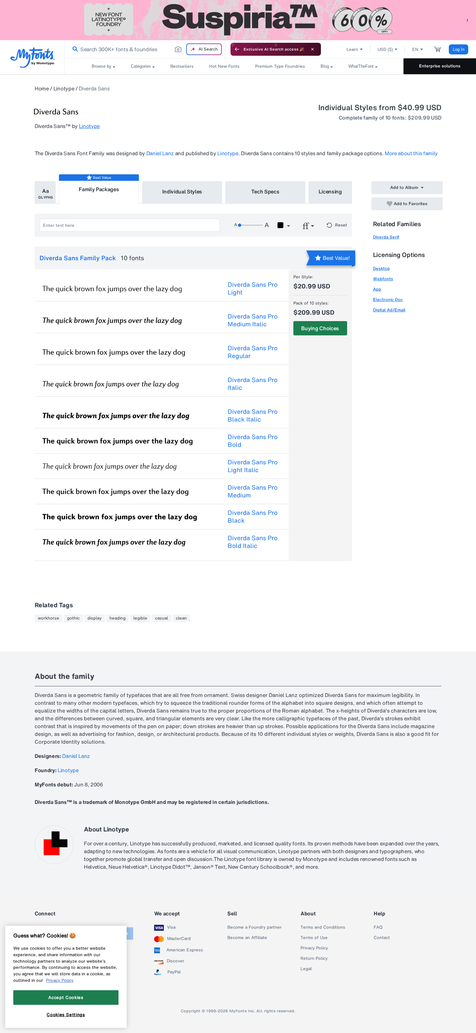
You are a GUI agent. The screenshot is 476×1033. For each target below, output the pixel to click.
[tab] (45, 192)
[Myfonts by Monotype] (32, 57)
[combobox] (145, 49)
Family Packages (99, 189)
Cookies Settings (66, 1014)
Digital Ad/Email (389, 310)
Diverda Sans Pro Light (253, 288)
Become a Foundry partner (254, 927)
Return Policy (314, 958)
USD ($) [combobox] (385, 49)
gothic (73, 618)
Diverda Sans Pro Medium (253, 491)
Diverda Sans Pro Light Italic (253, 466)
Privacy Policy (314, 948)
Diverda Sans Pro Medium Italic (253, 320)
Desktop (381, 268)
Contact (382, 937)
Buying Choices (320, 328)
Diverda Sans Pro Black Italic (253, 415)
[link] (73, 49)
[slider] (250, 225)
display (94, 618)
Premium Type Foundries (280, 66)
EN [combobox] (415, 49)
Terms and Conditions (322, 927)
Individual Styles (182, 191)
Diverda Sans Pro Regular (253, 351)
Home (42, 88)
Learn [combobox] (352, 49)
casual (161, 618)
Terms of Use (314, 937)
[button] (468, 20)
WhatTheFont (361, 66)
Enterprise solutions (439, 66)
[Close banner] (312, 49)
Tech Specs (265, 191)
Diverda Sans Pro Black (253, 516)
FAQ (378, 927)
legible (140, 618)
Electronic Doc (388, 299)
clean (181, 618)
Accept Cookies (65, 997)
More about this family (411, 153)
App (377, 289)
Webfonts (383, 279)
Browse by (101, 66)
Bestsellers (182, 66)
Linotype (63, 88)
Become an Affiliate (247, 937)
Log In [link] (458, 49)
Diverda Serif (386, 237)
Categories (141, 66)
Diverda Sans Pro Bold (253, 440)
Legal (306, 968)
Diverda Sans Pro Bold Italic (253, 541)
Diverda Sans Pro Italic (253, 383)
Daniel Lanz (160, 153)
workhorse (48, 618)
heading (117, 618)
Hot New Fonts (224, 66)
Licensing (330, 191)
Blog (325, 66)
